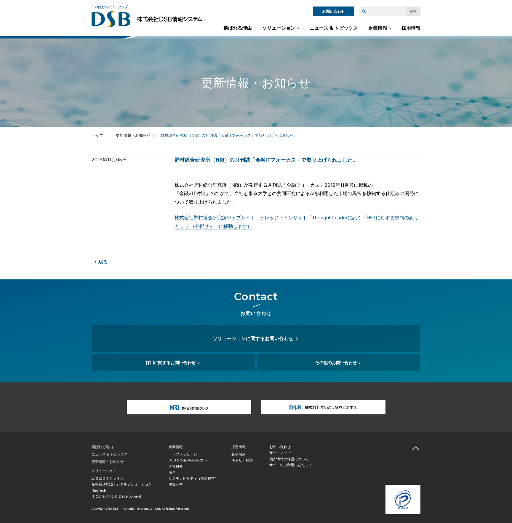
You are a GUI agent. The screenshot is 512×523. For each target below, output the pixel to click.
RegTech (99, 490)
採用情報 (410, 28)
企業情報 (377, 28)
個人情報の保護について (288, 459)
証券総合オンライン (108, 478)
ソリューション (278, 28)
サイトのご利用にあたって (290, 465)
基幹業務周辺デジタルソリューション (122, 484)
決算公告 (176, 484)
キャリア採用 (242, 460)
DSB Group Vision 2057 (188, 460)
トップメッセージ (183, 454)
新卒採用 (238, 454)
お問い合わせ (333, 11)
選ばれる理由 (237, 28)
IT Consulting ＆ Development (116, 496)
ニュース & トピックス (334, 28)
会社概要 (176, 466)
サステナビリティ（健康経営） (193, 478)
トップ (97, 135)
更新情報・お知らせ (133, 135)
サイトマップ (280, 452)
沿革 (172, 472)
